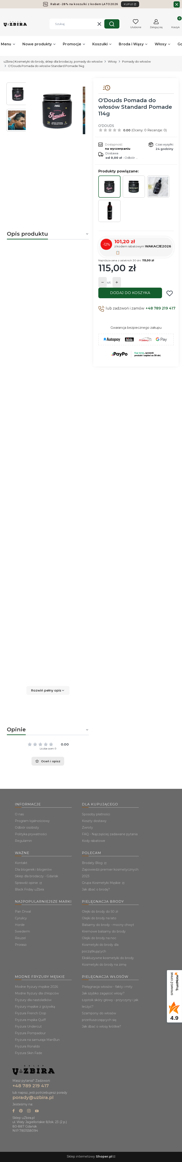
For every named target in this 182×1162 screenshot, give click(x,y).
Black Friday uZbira (29, 889)
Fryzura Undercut (28, 1026)
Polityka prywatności (31, 834)
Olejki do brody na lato (99, 918)
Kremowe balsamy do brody (104, 931)
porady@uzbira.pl (32, 1097)
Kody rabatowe (93, 841)
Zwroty (87, 827)
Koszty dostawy (94, 821)
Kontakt (21, 863)
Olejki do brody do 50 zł (100, 912)
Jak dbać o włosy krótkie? (101, 1026)
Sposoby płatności (96, 814)
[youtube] (37, 1111)
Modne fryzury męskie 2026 (36, 987)
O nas (19, 814)
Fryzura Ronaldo (27, 1046)
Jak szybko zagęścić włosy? (103, 993)
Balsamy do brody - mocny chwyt (108, 925)
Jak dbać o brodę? (96, 889)
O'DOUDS (106, 126)
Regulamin (23, 841)
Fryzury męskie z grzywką (35, 1007)
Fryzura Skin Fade (28, 1053)
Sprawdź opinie (27, 883)
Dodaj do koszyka (130, 293)
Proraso (21, 945)
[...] (57, 110)
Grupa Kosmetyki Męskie (101, 883)
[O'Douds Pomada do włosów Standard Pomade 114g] (109, 187)
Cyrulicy (21, 918)
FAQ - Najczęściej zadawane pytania (110, 834)
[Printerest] (21, 1111)
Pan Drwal (23, 912)
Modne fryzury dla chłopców (37, 993)
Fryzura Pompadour (30, 1033)
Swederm (22, 931)
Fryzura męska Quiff (30, 1020)
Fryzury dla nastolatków (33, 1000)
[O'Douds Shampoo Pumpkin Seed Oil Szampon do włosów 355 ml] (109, 211)
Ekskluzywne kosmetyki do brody (108, 958)
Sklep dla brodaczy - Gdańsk (36, 876)
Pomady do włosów (136, 61)
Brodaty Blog (92, 863)
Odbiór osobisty (27, 827)
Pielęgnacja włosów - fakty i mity (107, 987)
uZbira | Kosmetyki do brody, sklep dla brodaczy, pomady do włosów (53, 61)
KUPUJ (128, 4)
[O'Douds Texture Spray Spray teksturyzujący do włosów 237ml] (158, 187)
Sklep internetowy (89, 1156)
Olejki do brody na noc (99, 938)
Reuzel (20, 938)
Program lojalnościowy (32, 821)
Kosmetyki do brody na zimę (104, 965)
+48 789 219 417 (160, 308)
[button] (111, 24)
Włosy (112, 61)
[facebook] (13, 1111)
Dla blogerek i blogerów (33, 870)
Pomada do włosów (35, 275)
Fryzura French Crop (30, 1013)
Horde (20, 925)
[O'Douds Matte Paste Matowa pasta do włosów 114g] (134, 187)
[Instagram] (29, 1111)
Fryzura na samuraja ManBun (37, 1040)
